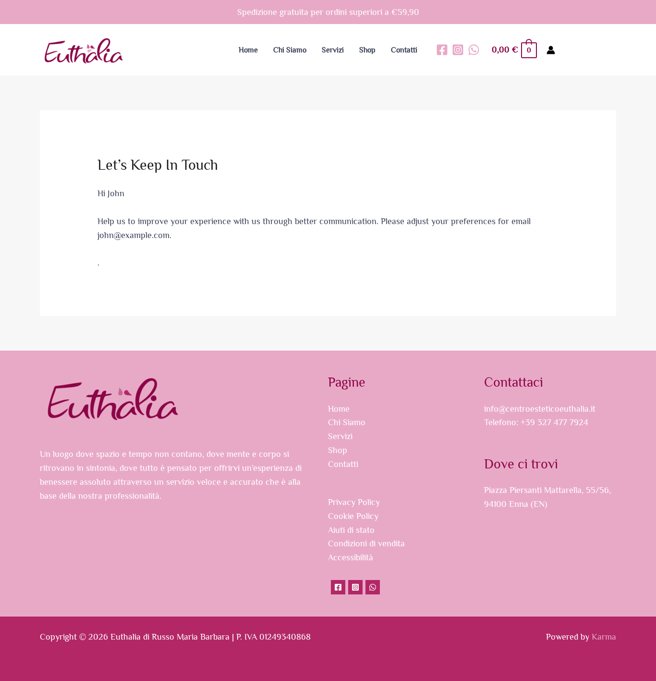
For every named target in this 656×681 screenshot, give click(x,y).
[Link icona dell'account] (551, 50)
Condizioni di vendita (366, 543)
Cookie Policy (353, 516)
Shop (337, 450)
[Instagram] (457, 49)
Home (339, 409)
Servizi (340, 436)
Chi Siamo (346, 422)
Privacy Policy (354, 502)
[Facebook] (442, 49)
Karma (604, 637)
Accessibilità (350, 557)
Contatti (343, 464)
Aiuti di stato (351, 530)
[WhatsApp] (473, 49)
